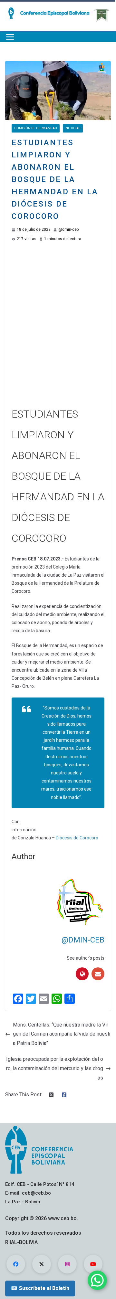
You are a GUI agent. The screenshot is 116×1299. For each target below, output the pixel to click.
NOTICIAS (72, 128)
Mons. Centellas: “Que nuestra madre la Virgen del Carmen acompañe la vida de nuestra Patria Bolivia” (62, 1034)
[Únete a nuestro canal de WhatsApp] (97, 1280)
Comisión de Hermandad (35, 128)
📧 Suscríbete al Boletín (40, 1288)
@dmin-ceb (68, 229)
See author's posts (85, 958)
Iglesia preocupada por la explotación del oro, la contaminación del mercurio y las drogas (54, 1068)
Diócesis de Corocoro (77, 837)
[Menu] (10, 37)
